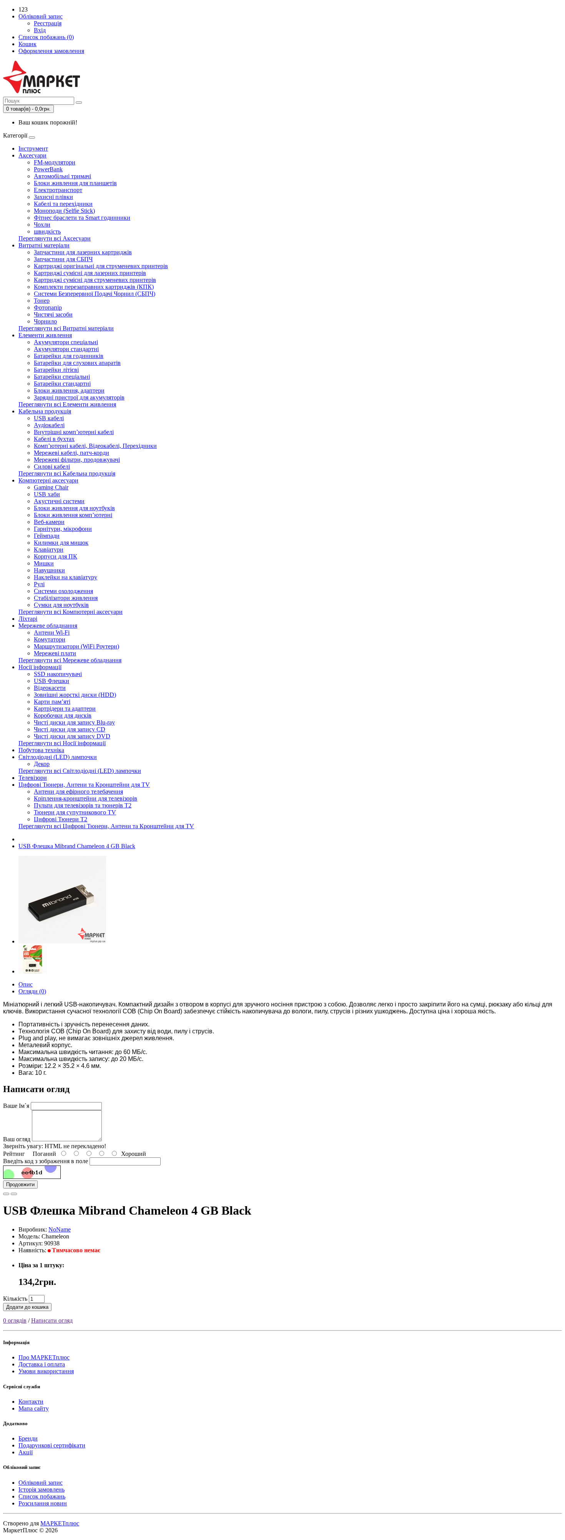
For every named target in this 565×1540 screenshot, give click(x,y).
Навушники (49, 570)
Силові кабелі (52, 466)
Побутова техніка (41, 750)
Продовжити (20, 1184)
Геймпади (47, 535)
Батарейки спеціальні (62, 376)
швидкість (47, 231)
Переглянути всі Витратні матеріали (66, 328)
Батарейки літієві (56, 369)
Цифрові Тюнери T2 (60, 819)
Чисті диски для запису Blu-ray (74, 722)
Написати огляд (52, 1320)
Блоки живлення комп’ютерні (73, 515)
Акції (25, 1452)
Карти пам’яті (52, 701)
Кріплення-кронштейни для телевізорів (85, 798)
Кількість (15, 1298)
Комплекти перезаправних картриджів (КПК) (94, 286)
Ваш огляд (16, 1139)
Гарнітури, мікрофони (63, 528)
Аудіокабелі (49, 425)
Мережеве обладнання (47, 625)
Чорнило (45, 321)
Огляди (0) (32, 991)
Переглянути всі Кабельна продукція (66, 473)
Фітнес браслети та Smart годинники (82, 217)
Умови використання (46, 1371)
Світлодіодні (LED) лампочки (57, 757)
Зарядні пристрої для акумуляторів (79, 397)
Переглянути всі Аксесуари (54, 238)
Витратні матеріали (44, 245)
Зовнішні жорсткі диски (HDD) (75, 694)
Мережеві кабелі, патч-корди (71, 452)
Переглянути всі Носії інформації (62, 743)
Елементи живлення (45, 335)
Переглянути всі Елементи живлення (67, 404)
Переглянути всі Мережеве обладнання (69, 660)
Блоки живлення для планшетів (75, 183)
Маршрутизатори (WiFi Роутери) (76, 646)
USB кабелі (49, 418)
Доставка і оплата (41, 1364)
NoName (59, 1229)
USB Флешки (51, 681)
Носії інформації (39, 667)
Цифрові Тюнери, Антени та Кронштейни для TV (84, 784)
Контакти (30, 1401)
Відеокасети (50, 688)
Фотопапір (48, 307)
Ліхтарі (27, 618)
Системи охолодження (63, 591)
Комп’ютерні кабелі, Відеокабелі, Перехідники (95, 446)
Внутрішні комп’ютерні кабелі (74, 432)
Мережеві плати (55, 653)
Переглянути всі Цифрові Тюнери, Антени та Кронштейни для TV (106, 826)
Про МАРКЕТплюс (44, 1357)
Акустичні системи (59, 501)
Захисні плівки (53, 197)
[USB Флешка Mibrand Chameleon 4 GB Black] (62, 941)
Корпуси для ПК (55, 556)
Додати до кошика (27, 1307)
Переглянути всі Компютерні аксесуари (70, 611)
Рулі (39, 584)
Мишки (44, 563)
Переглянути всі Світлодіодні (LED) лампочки (79, 771)
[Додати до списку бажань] (6, 1194)
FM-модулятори (54, 162)
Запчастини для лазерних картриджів (83, 252)
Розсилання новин (42, 1503)
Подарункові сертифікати (51, 1445)
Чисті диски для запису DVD (72, 736)
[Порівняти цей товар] (14, 1194)
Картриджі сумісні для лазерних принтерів (90, 273)
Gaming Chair (51, 487)
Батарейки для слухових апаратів (77, 363)
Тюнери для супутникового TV (75, 812)
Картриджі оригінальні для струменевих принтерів (101, 266)
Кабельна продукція (44, 411)
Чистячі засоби (53, 314)
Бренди (28, 1438)
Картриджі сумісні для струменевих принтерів (95, 280)
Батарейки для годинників (68, 356)
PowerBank (48, 169)
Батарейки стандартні (62, 383)
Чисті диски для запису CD (69, 729)
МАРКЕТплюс (59, 1523)
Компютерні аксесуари (48, 480)
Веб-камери (49, 522)
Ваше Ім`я (16, 1105)
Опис (25, 984)
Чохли (42, 224)
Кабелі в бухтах (54, 439)
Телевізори (32, 777)
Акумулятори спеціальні (66, 342)
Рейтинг (14, 1153)
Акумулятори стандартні (66, 349)
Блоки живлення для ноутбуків (74, 508)
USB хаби (47, 494)
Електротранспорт (58, 190)
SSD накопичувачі (58, 674)
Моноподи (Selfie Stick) (64, 210)
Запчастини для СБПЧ (63, 259)
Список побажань (41, 1496)
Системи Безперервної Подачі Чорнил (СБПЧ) (94, 293)
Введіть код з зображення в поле (45, 1161)
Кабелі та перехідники (63, 204)
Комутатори (49, 639)
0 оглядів (15, 1320)
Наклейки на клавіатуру (65, 577)
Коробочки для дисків (62, 715)
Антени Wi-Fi (52, 632)
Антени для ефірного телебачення (78, 791)
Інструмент (33, 148)
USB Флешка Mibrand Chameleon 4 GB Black (76, 846)
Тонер (42, 300)
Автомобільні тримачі (62, 176)
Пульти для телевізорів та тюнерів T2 (82, 805)
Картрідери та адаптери (65, 708)
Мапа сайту (33, 1408)
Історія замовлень (41, 1489)
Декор (42, 764)
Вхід (40, 30)
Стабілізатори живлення (66, 598)
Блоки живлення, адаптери (69, 390)
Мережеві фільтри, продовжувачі (77, 459)
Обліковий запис (40, 1482)
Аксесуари (32, 155)
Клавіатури (48, 549)
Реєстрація (47, 23)
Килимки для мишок (61, 542)
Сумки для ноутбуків (61, 605)
